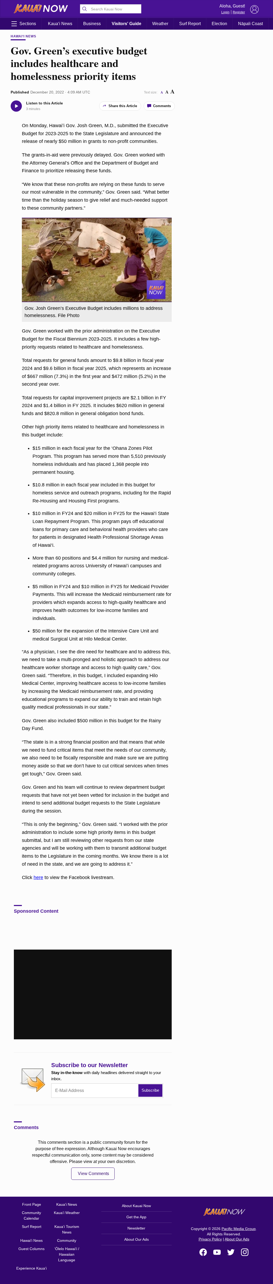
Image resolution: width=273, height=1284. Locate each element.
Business (92, 23)
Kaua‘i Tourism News (66, 1229)
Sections (27, 23)
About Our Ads (136, 1239)
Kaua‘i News (60, 23)
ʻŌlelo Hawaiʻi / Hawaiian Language (66, 1254)
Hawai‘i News (23, 36)
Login (225, 12)
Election (219, 23)
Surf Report (190, 23)
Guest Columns (31, 1249)
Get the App (136, 1217)
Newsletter (136, 1228)
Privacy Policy (210, 1239)
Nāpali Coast (250, 23)
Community (66, 1240)
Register (239, 12)
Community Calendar (31, 1215)
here (38, 877)
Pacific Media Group (239, 1229)
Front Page (31, 1204)
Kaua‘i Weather (67, 1213)
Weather (160, 23)
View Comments (93, 1173)
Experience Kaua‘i (31, 1268)
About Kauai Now (136, 1206)
